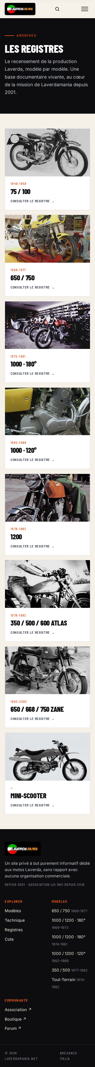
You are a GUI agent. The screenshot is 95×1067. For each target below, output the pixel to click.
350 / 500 (70, 970)
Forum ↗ (13, 1028)
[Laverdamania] (20, 9)
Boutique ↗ (16, 1019)
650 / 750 (69, 910)
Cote (9, 939)
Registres (14, 929)
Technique (15, 920)
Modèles (13, 910)
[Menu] (84, 9)
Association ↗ (18, 1009)
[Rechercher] (57, 8)
